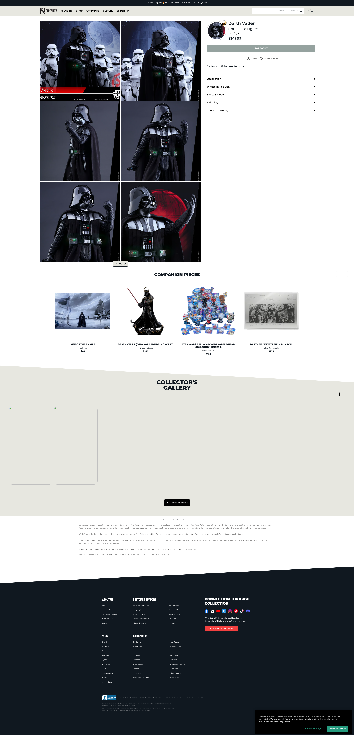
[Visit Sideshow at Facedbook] (206, 611)
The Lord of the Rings (141, 678)
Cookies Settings (138, 698)
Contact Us (173, 623)
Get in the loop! (224, 629)
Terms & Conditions (154, 698)
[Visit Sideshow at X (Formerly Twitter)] (212, 611)
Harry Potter (174, 642)
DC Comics (137, 642)
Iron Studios (174, 678)
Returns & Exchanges (141, 605)
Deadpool (136, 660)
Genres (105, 651)
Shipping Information (141, 610)
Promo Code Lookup (141, 619)
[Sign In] (308, 11)
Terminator (174, 655)
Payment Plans (174, 610)
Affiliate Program (108, 610)
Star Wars (176, 520)
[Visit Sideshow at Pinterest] (236, 611)
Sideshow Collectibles (178, 664)
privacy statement (135, 710)
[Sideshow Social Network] (224, 611)
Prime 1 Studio (175, 673)
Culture (108, 11)
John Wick (174, 651)
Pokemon (173, 660)
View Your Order (139, 614)
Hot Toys (233, 33)
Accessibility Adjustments (193, 698)
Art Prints (92, 11)
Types (104, 660)
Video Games (107, 673)
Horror (104, 678)
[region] (303, 722)
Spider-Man (124, 11)
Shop (79, 11)
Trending (67, 11)
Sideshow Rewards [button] (232, 66)
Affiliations (106, 664)
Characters (106, 646)
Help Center (173, 619)
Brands (104, 642)
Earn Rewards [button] (174, 605)
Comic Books (107, 682)
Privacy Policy (124, 698)
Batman (136, 651)
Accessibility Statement (172, 698)
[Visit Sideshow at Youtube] (218, 611)
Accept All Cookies (337, 729)
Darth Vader (188, 520)
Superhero (137, 673)
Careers (105, 623)
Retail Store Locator (176, 614)
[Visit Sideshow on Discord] (248, 611)
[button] (268, 58)
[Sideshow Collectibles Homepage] (48, 11)
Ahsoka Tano (138, 664)
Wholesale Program (109, 614)
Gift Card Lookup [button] (139, 623)
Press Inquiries (107, 619)
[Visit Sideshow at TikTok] (242, 611)
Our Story (105, 605)
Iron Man (136, 655)
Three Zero (174, 669)
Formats (105, 655)
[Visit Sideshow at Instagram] (230, 611)
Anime (104, 669)
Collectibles (165, 520)
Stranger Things (176, 646)
